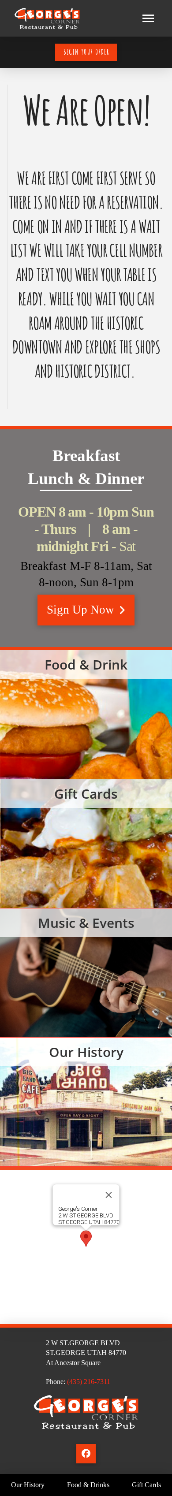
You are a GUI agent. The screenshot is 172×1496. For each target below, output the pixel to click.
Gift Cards (86, 843)
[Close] (109, 1195)
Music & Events (86, 973)
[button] (148, 18)
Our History (86, 1102)
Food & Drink (86, 714)
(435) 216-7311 (88, 1381)
